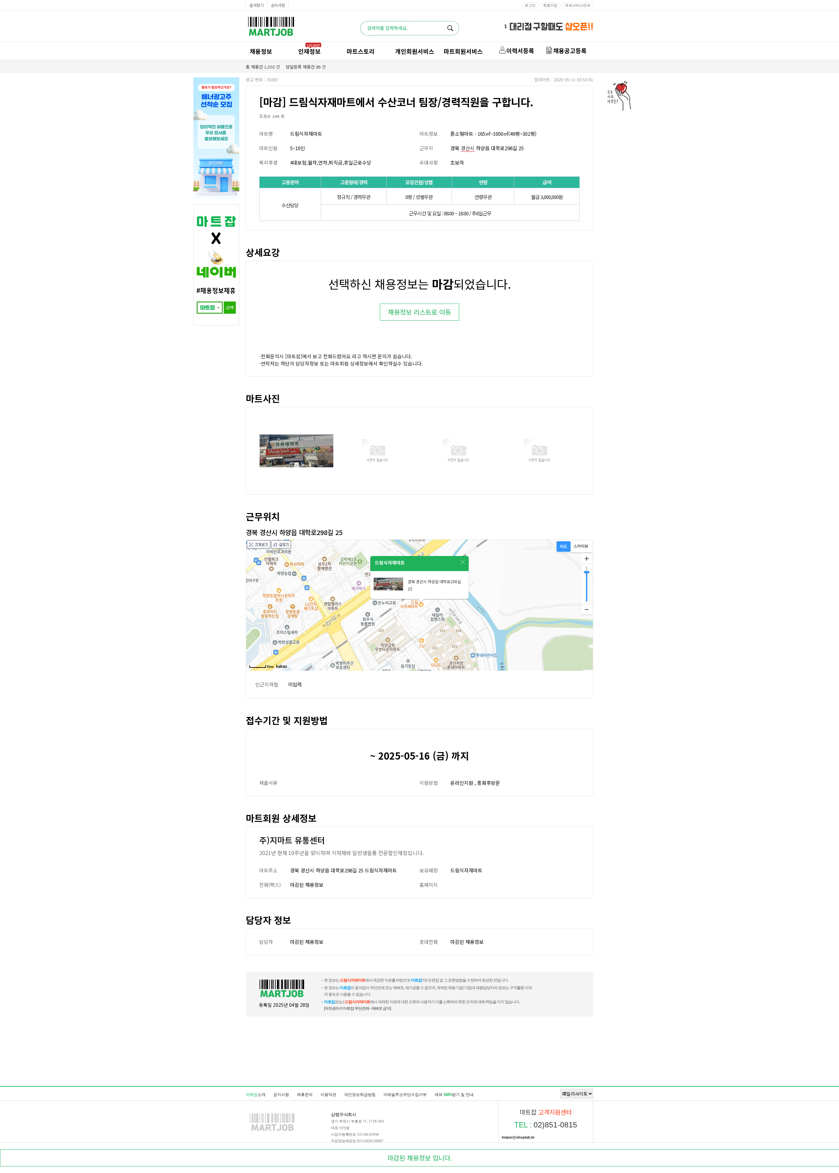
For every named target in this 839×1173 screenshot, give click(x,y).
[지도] (563, 546)
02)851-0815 (545, 1125)
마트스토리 (361, 51)
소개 (255, 1094)
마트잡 (271, 26)
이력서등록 (520, 50)
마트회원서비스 (463, 51)
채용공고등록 (570, 50)
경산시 (468, 148)
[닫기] (462, 562)
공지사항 (278, 5)
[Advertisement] (419, 1051)
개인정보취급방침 (360, 1094)
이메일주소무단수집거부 (405, 1094)
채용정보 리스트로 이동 (419, 312)
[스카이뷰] (581, 546)
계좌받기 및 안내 (454, 1094)
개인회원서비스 (414, 51)
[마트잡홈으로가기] (272, 1130)
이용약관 (328, 1094)
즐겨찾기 (256, 5)
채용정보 (261, 51)
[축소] (586, 609)
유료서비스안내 (577, 5)
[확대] (586, 558)
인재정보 (309, 51)
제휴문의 (305, 1094)
